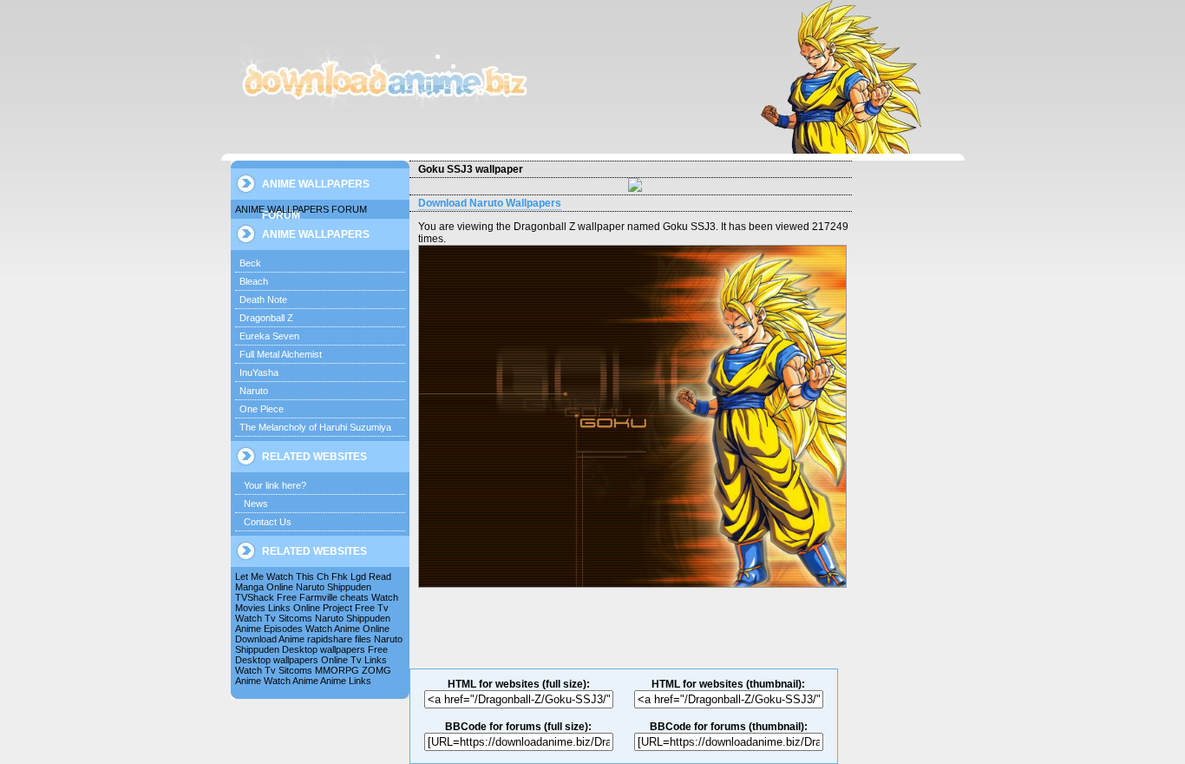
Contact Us (267, 522)
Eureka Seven (269, 336)
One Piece (261, 409)
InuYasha (258, 372)
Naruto (253, 390)
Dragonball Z (266, 318)
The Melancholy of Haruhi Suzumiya (315, 427)
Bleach (253, 281)
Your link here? (275, 485)
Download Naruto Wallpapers (489, 203)
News (256, 503)
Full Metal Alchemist (280, 354)
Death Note (263, 299)
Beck (250, 263)
